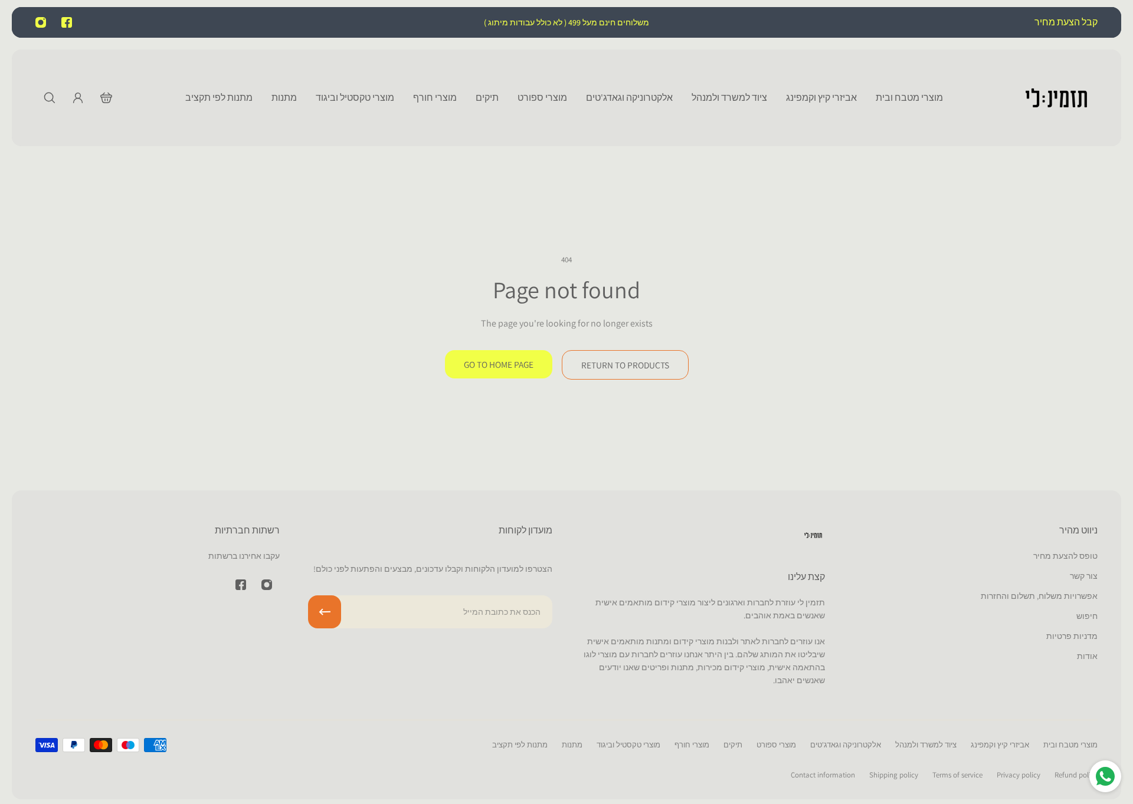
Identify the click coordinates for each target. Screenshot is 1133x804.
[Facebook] (67, 22)
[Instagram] (41, 22)
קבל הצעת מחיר (1065, 22)
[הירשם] (324, 611)
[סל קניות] (106, 98)
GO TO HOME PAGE (498, 364)
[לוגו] (1056, 98)
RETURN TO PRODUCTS (625, 365)
